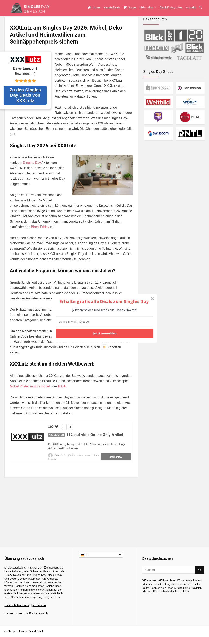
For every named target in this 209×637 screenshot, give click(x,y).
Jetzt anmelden (104, 333)
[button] (104, 301)
